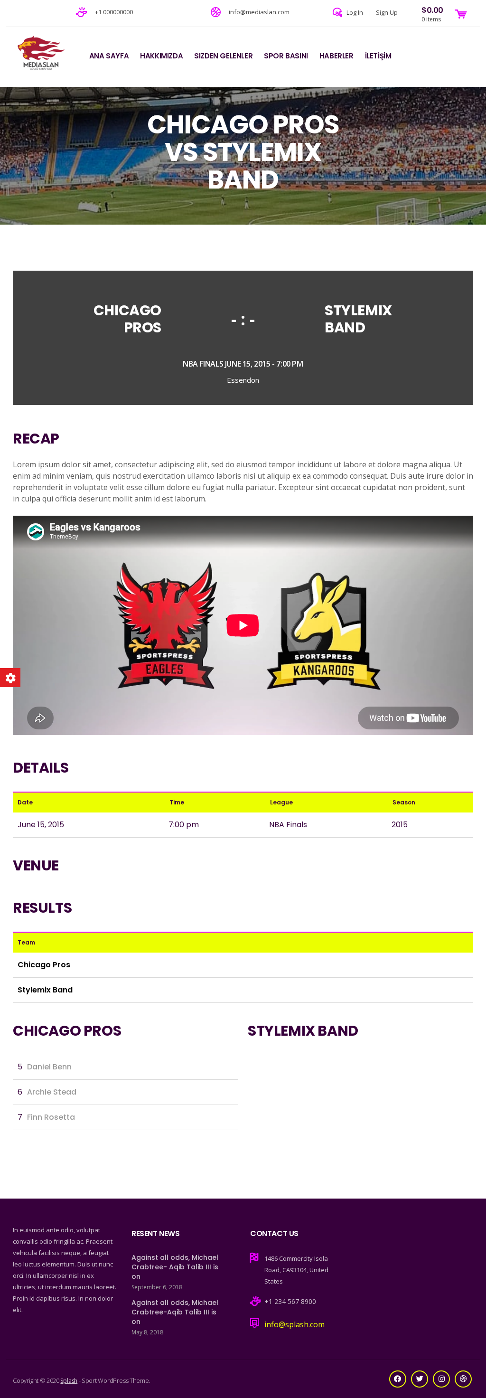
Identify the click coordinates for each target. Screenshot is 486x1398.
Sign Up (387, 12)
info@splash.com (294, 1324)
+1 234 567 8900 (290, 1301)
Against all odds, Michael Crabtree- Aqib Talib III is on (174, 1267)
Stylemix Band (358, 319)
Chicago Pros (127, 319)
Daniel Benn (49, 1066)
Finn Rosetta (51, 1117)
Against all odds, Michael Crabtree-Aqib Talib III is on (174, 1312)
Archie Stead (51, 1091)
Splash (68, 1381)
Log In (354, 12)
